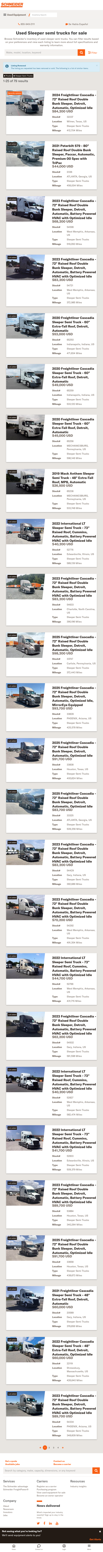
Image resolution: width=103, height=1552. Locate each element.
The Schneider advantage (15, 1486)
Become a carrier (62, 1464)
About (6, 1506)
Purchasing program (46, 1489)
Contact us (59, 1461)
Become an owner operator (50, 1495)
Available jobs (12, 1464)
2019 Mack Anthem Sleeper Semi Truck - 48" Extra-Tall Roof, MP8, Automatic (73, 477)
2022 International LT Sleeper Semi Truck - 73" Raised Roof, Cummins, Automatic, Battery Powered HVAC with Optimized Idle (74, 532)
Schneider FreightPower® (15, 1489)
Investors (7, 1512)
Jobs (5, 1515)
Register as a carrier (47, 1486)
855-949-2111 (27, 24)
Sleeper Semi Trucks (24, 76)
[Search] (81, 52)
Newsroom (8, 1509)
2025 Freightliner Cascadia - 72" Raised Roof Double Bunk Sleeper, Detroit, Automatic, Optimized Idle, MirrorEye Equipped (74, 696)
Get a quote (11, 1461)
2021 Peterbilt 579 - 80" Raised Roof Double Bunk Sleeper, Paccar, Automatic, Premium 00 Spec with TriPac (73, 154)
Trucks (9, 76)
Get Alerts (95, 1539)
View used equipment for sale (51, 1492)
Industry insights (78, 1486)
